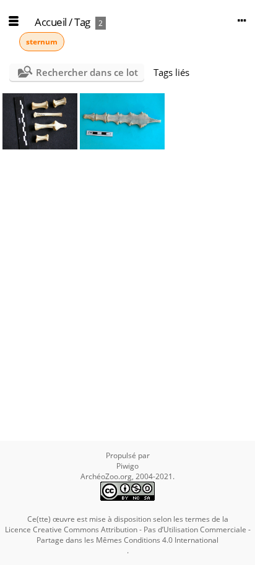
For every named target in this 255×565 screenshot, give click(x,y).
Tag (82, 22)
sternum (42, 41)
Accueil (51, 22)
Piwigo (127, 466)
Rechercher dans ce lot (87, 72)
